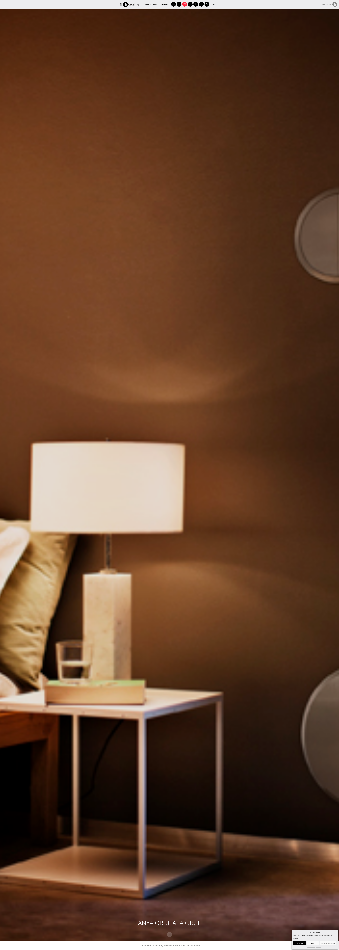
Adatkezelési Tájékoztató (314, 947)
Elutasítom (313, 943)
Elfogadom (300, 943)
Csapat (155, 4)
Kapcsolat (164, 4)
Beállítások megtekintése (328, 943)
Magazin (148, 4)
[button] (335, 932)
